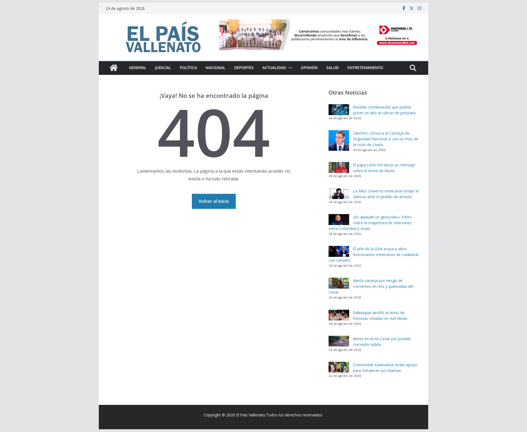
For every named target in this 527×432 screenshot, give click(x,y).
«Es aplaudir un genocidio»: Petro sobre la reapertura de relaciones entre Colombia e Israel (370, 222)
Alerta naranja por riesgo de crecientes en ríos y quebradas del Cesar (371, 286)
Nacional (215, 67)
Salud (332, 67)
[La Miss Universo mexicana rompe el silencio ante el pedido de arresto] (339, 193)
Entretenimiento (365, 67)
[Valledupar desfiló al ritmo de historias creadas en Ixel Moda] (339, 315)
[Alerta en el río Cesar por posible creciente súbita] (339, 341)
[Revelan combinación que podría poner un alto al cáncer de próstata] (339, 109)
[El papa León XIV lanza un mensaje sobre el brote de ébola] (339, 167)
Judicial (163, 67)
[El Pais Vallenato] (113, 67)
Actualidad (274, 67)
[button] (289, 68)
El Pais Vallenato (250, 414)
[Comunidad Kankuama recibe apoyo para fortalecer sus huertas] (339, 367)
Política (188, 67)
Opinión (309, 67)
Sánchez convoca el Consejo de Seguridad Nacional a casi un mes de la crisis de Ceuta (385, 138)
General (137, 67)
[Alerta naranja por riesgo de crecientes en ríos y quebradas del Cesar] (339, 283)
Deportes (244, 67)
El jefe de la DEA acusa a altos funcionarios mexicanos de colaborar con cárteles (374, 254)
